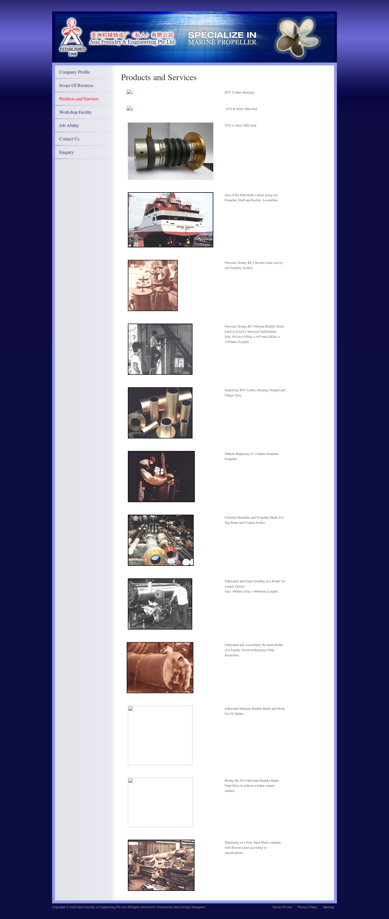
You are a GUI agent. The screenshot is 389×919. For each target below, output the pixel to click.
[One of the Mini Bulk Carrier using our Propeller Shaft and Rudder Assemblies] (170, 246)
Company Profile (74, 72)
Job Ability (69, 125)
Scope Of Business (76, 85)
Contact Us (69, 139)
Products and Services (79, 99)
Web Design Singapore (189, 907)
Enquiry (66, 152)
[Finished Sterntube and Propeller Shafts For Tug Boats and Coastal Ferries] (161, 564)
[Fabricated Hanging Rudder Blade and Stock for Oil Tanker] (160, 763)
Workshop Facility (75, 112)
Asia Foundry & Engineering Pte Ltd (101, 907)
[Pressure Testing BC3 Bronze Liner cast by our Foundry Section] (153, 309)
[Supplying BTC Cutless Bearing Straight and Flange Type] (160, 437)
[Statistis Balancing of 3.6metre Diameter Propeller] (161, 500)
